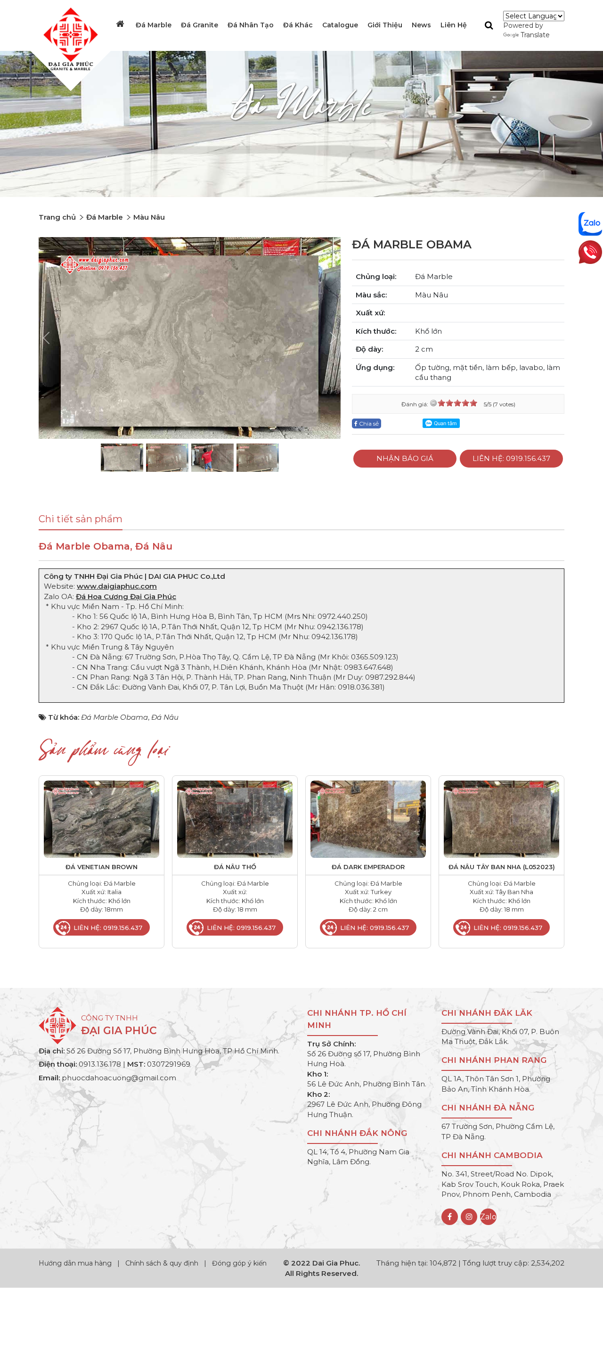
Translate (535, 35)
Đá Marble (153, 25)
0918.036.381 (360, 686)
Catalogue (340, 25)
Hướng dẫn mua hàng (76, 1263)
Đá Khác (298, 25)
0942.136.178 (339, 626)
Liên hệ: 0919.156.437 (511, 458)
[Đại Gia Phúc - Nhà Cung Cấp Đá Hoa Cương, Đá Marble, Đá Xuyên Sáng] (68, 38)
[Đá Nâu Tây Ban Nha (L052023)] (501, 818)
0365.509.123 (373, 656)
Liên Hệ (453, 25)
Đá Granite (199, 25)
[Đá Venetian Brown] (101, 818)
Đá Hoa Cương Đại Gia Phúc (126, 596)
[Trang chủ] (121, 24)
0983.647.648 (367, 667)
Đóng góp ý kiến (239, 1263)
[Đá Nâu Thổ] (235, 818)
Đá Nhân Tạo (251, 25)
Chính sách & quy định (161, 1263)
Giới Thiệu (384, 25)
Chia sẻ (368, 423)
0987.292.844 (389, 677)
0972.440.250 (342, 616)
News (421, 25)
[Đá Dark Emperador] (368, 818)
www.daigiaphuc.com (117, 586)
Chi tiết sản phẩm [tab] (80, 519)
